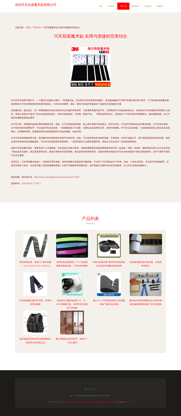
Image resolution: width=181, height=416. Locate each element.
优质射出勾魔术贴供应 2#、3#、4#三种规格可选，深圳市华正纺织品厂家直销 (72, 304)
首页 (100, 6)
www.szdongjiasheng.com (75, 402)
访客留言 (159, 6)
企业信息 (147, 6)
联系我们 (135, 6)
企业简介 (111, 6)
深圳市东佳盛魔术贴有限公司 (102, 402)
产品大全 (123, 6)
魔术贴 (89, 402)
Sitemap (128, 402)
